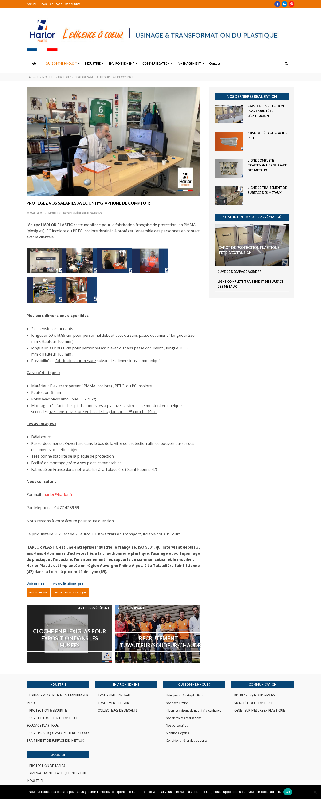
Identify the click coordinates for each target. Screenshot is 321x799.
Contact (56, 4)
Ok (288, 792)
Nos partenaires (177, 725)
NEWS (43, 4)
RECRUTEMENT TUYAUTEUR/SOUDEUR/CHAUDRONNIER (160, 642)
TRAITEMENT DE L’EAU (114, 695)
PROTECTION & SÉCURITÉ (48, 710)
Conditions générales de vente (186, 740)
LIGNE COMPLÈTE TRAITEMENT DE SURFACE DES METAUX (267, 165)
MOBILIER (48, 77)
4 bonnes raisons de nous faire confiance (193, 710)
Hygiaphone (38, 592)
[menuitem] (34, 63)
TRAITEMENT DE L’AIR (113, 703)
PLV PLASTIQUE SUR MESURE (254, 695)
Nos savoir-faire (177, 703)
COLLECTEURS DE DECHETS (117, 710)
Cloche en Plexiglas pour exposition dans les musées (69, 638)
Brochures (73, 4)
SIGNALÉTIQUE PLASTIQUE (253, 703)
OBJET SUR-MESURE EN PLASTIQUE (259, 710)
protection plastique (70, 592)
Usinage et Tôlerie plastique (185, 695)
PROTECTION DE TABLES (47, 765)
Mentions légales (177, 733)
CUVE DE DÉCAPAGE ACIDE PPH (240, 271)
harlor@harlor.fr (58, 494)
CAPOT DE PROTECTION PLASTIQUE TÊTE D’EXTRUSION (266, 111)
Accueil (32, 4)
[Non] (315, 792)
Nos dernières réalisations (82, 212)
